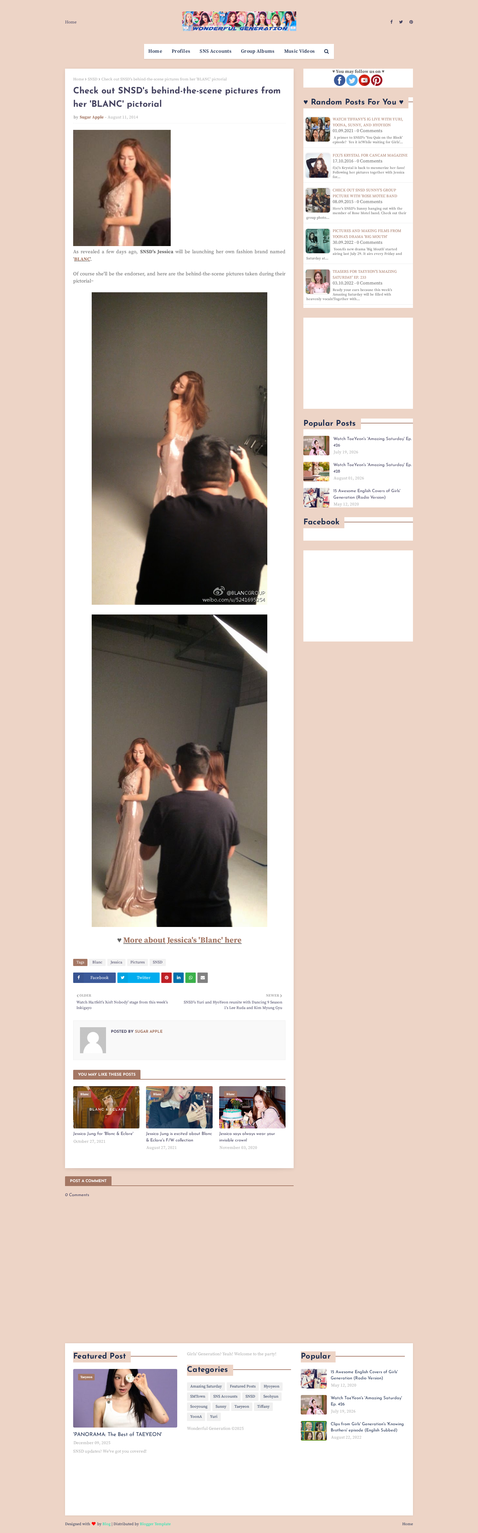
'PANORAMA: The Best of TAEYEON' (117, 1434)
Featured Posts (243, 1386)
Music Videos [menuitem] (299, 51)
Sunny (221, 1406)
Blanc (97, 962)
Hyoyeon (271, 1386)
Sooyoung (198, 1406)
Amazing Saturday (206, 1386)
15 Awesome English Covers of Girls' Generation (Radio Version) (366, 494)
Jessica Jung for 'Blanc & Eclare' (103, 1134)
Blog (106, 1524)
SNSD (93, 79)
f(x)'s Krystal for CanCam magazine (370, 155)
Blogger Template (155, 1524)
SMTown (197, 1396)
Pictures (137, 962)
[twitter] (401, 22)
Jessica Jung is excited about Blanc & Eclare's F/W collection (179, 1137)
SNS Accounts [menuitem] (216, 51)
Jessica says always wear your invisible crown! (247, 1137)
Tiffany (263, 1406)
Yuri (214, 1416)
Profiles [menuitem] (181, 51)
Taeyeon (241, 1406)
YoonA (196, 1416)
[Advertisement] (358, 363)
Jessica (116, 962)
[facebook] (391, 22)
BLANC (82, 259)
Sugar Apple (92, 117)
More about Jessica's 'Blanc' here (182, 940)
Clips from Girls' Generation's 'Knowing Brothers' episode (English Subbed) (367, 1427)
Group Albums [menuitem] (258, 51)
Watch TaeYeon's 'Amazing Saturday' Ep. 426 (372, 442)
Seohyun (270, 1396)
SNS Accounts (225, 1396)
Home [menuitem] (155, 51)
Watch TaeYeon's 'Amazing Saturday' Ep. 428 (372, 468)
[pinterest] (410, 22)
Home (71, 22)
